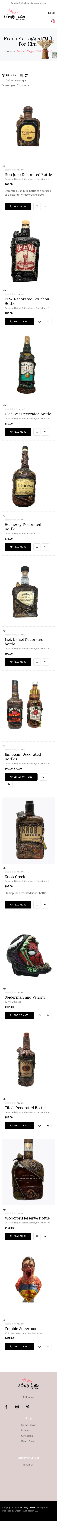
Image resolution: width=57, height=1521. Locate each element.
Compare (45, 206)
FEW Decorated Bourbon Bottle (27, 301)
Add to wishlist (37, 206)
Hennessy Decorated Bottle (23, 527)
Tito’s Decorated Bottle (25, 1107)
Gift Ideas (16, 1001)
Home (8, 51)
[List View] (26, 75)
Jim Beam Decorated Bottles (23, 756)
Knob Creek (15, 876)
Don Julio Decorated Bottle (28, 174)
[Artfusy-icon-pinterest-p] (28, 1407)
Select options (23, 777)
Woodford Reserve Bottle (27, 1218)
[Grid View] (21, 75)
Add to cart (21, 321)
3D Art (7, 1001)
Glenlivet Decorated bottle (28, 414)
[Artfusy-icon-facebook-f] (6, 1407)
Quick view (4, 166)
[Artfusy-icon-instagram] (17, 1407)
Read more (20, 206)
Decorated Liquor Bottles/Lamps (20, 179)
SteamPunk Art (43, 179)
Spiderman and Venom (25, 997)
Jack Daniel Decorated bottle (24, 642)
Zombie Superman (21, 1328)
